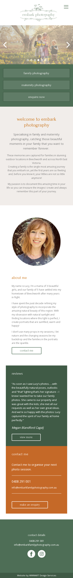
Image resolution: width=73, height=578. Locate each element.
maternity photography (36, 85)
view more (26, 437)
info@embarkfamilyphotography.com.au (34, 487)
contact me (26, 350)
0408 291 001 (21, 481)
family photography (36, 73)
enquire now (36, 97)
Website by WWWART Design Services (36, 575)
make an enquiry (30, 504)
